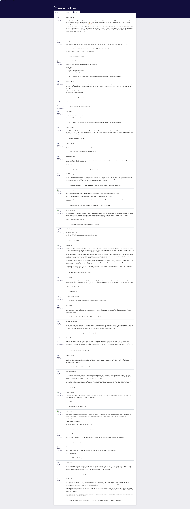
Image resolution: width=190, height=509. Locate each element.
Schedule (58, 12)
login (135, 12)
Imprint (101, 506)
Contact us (97, 506)
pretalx (93, 506)
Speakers (76, 12)
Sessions (67, 12)
